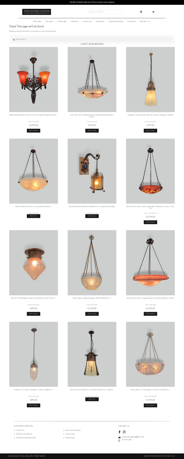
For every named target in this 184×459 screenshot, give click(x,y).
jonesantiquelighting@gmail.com (133, 437)
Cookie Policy (70, 438)
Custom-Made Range (116, 21)
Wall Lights (49, 21)
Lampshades (100, 21)
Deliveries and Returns (24, 434)
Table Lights (37, 21)
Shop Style (143, 21)
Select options (150, 405)
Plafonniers (75, 21)
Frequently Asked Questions (26, 438)
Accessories (131, 21)
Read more (33, 216)
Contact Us (20, 430)
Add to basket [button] (33, 130)
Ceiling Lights (62, 21)
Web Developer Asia (167, 456)
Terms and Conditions (73, 430)
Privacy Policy (70, 434)
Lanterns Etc (87, 21)
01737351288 (126, 440)
